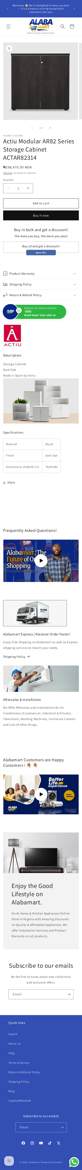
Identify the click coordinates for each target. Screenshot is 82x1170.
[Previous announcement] (7, 8)
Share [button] (11, 482)
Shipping (7, 173)
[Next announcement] (74, 8)
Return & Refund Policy (24, 1072)
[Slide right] (50, 127)
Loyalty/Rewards (19, 1100)
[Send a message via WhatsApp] (74, 1162)
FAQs (11, 1053)
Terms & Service (18, 1063)
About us (14, 1043)
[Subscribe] (68, 994)
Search (13, 1034)
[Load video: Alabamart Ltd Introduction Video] (41, 561)
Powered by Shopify (51, 1162)
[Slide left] (31, 127)
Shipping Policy (14, 657)
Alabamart (34, 1162)
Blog (11, 1091)
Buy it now (41, 215)
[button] (8, 26)
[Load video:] (41, 795)
